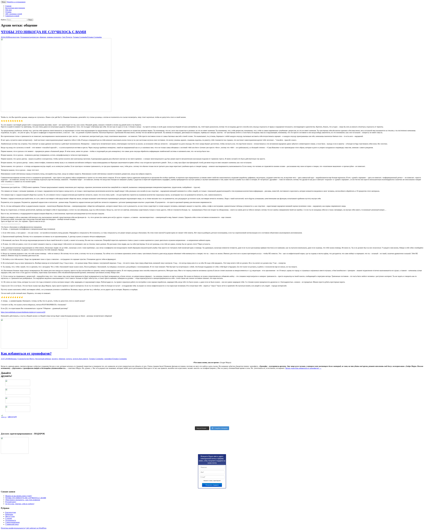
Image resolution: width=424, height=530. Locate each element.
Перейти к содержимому (16, 2)
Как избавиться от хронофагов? (26, 353)
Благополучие (14, 37)
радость (69, 359)
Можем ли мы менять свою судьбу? (18, 496)
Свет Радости (67, 37)
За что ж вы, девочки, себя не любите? (19, 504)
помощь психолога (54, 37)
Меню (4, 2)
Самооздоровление (12, 522)
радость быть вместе (80, 359)
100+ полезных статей (13, 14)
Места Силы (10, 516)
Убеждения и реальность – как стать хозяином (22, 500)
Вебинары (13, 359)
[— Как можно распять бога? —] (317, 424)
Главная (8, 6)
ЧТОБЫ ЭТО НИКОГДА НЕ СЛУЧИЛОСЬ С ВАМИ (43, 32)
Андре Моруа (29, 359)
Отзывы (8, 12)
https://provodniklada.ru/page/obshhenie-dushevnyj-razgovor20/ (23, 312)
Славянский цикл (12, 524)
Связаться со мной (12, 16)
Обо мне (8, 10)
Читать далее (303, 368)
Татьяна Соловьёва (80, 37)
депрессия (35, 37)
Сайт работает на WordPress (36, 528)
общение (42, 37)
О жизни (20, 359)
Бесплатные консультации (15, 8)
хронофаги (108, 359)
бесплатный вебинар (43, 359)
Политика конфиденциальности (13, 528)
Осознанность (25, 37)
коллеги (55, 359)
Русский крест (10, 502)
